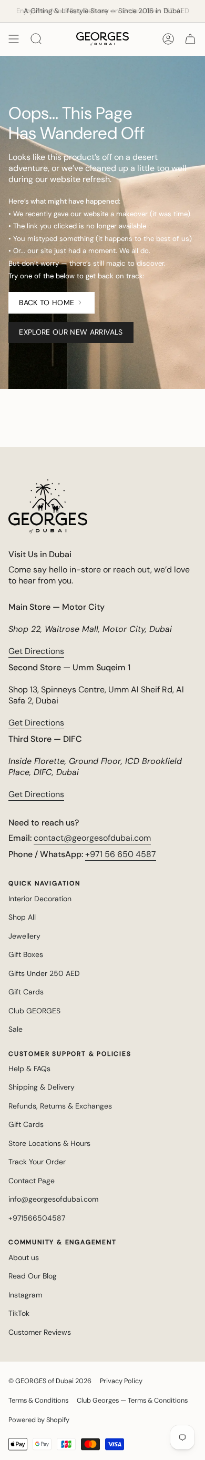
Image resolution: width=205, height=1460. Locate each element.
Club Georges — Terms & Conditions (132, 1400)
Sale (15, 1029)
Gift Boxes (25, 954)
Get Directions (36, 651)
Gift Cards (26, 991)
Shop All (22, 917)
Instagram (25, 1295)
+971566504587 (36, 1218)
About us (23, 1257)
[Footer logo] (47, 506)
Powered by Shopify (38, 1419)
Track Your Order (37, 1161)
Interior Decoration (39, 898)
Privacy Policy (121, 1380)
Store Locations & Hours (49, 1143)
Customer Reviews (39, 1332)
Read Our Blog (32, 1276)
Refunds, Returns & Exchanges (60, 1106)
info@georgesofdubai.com (53, 1199)
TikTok (18, 1313)
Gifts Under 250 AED (44, 973)
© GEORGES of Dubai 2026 (49, 1380)
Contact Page (31, 1180)
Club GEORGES (34, 1010)
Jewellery (24, 936)
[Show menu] (13, 39)
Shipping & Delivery (41, 1087)
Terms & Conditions (38, 1400)
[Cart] (190, 39)
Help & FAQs (29, 1068)
